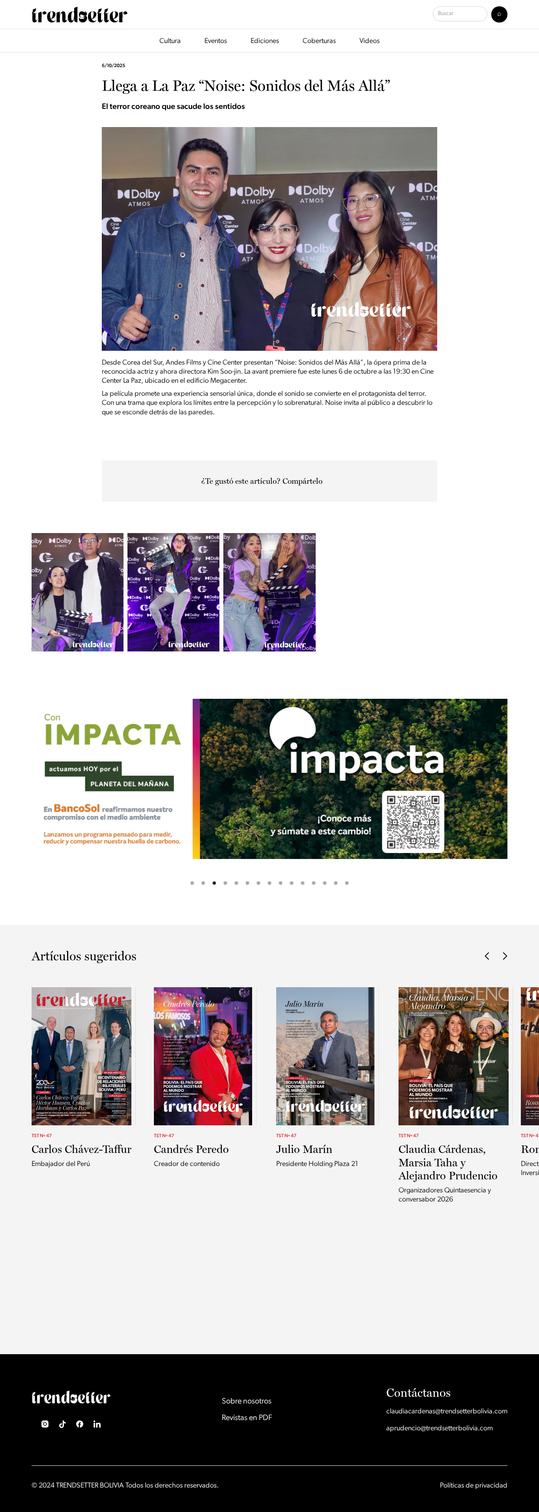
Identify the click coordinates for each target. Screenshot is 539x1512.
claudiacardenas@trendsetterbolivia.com (446, 1411)
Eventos (215, 41)
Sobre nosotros (246, 1401)
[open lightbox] (78, 592)
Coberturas (319, 41)
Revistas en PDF (247, 1418)
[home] (79, 14)
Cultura (170, 41)
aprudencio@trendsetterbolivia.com (439, 1428)
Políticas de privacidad (473, 1486)
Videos (369, 41)
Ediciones (265, 41)
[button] (16, 796)
